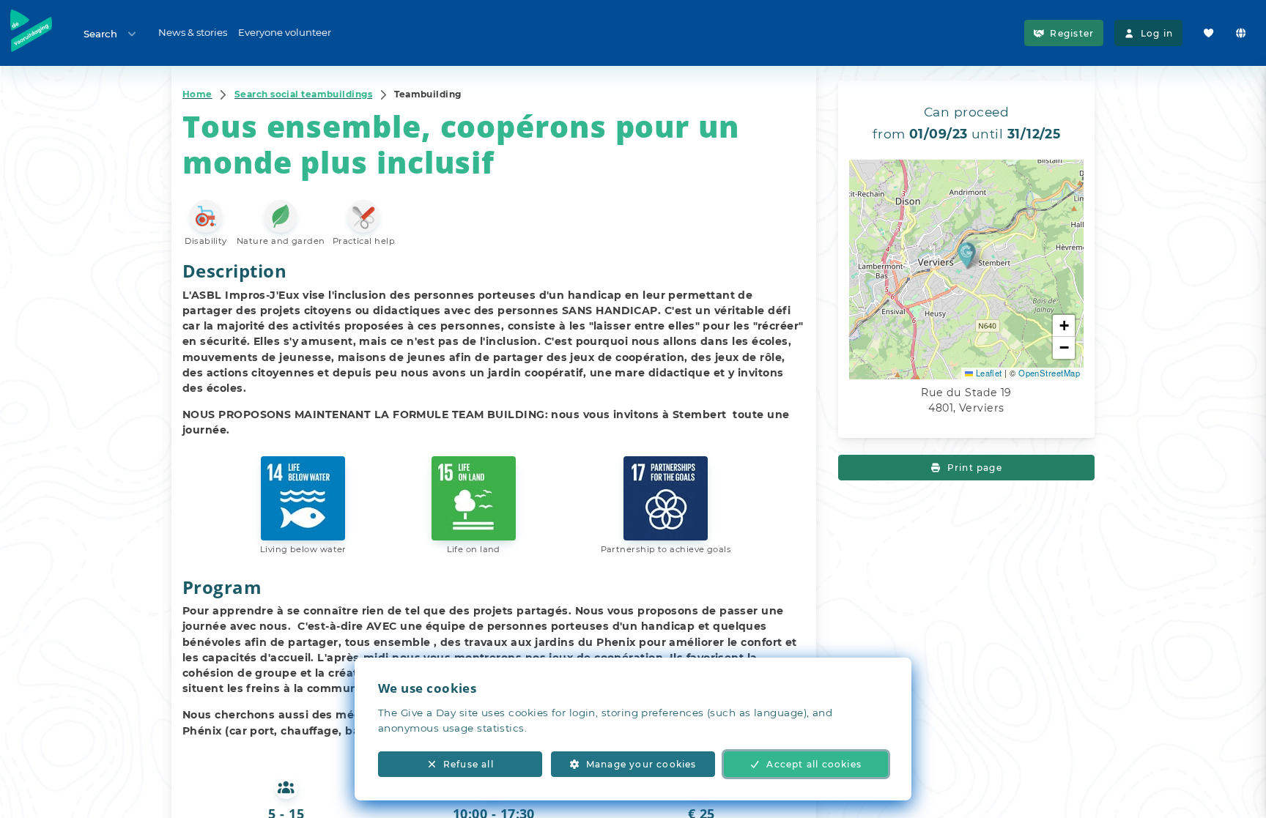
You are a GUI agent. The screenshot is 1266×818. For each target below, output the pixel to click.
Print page (974, 467)
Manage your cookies (641, 764)
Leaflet (987, 373)
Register (1072, 33)
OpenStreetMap (1049, 373)
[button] (967, 254)
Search (100, 34)
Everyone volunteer (284, 32)
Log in (1157, 33)
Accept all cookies (814, 764)
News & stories (192, 32)
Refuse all (468, 764)
